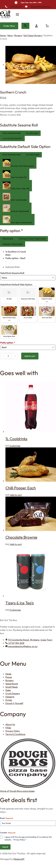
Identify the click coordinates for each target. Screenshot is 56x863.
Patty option (7, 342)
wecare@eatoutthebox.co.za (41, 6)
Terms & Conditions (15, 734)
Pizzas (8, 677)
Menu (10, 35)
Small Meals (11, 686)
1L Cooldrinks (16, 438)
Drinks (8, 700)
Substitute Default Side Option (16, 284)
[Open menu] (17, 14)
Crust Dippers (12, 693)
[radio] (12, 133)
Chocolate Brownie (21, 537)
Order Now (9, 25)
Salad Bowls (11, 683)
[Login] (36, 26)
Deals (8, 673)
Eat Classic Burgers (33, 35)
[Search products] (25, 26)
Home (3, 35)
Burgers (18, 35)
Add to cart (16, 494)
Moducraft (18, 859)
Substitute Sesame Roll (12, 273)
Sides (8, 690)
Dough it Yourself (14, 703)
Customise (14, 445)
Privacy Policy (12, 730)
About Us (10, 724)
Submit (5, 847)
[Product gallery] (28, 65)
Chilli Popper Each (20, 487)
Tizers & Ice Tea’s (19, 602)
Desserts (9, 696)
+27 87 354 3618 (16, 6)
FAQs (8, 727)
